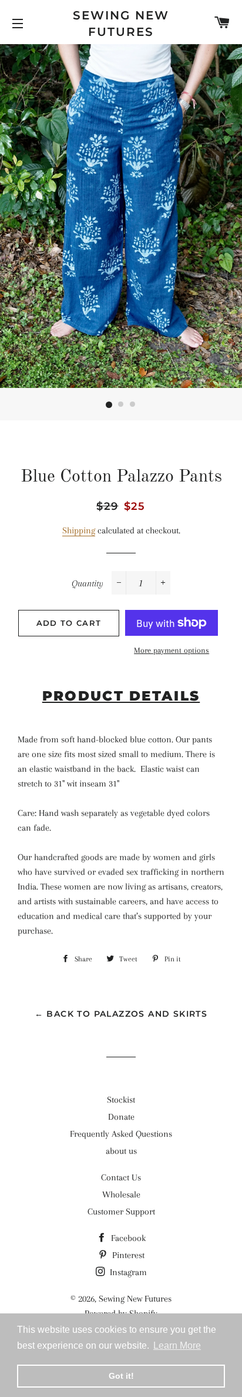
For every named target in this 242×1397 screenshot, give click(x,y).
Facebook (127, 1238)
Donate (121, 1116)
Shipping (78, 530)
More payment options (171, 650)
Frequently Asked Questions (121, 1134)
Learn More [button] (177, 1345)
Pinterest (127, 1255)
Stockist (121, 1099)
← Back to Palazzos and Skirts (121, 1013)
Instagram (127, 1272)
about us (121, 1151)
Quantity (87, 583)
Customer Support (121, 1211)
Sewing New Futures (121, 23)
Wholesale (121, 1194)
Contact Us (121, 1177)
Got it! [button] (121, 1376)
